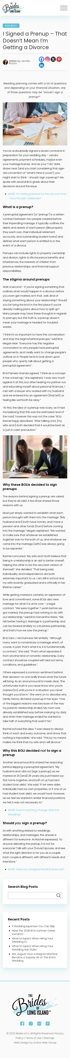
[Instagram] (47, 59)
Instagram (31, 1024)
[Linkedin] (41, 65)
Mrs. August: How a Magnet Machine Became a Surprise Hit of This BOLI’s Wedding (34, 957)
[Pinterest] (59, 59)
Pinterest (48, 1024)
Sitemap (49, 1038)
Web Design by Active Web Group (35, 1042)
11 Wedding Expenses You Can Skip (33, 926)
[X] (53, 59)
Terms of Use (33, 1038)
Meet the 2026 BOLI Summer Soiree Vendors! (33, 932)
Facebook (22, 1024)
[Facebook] (41, 59)
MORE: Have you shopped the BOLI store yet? (36, 869)
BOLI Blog (11, 25)
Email (39, 1024)
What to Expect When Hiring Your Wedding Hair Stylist (32, 947)
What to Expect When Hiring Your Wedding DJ (32, 940)
